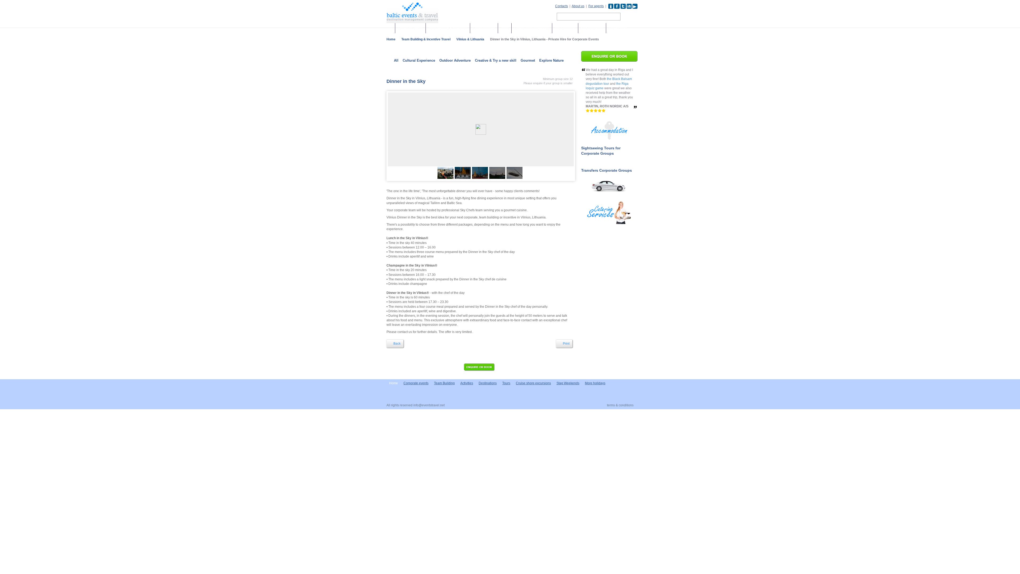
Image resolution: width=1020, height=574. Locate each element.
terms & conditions (620, 405)
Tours (505, 28)
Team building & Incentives (447, 28)
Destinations (618, 28)
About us (578, 6)
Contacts (561, 6)
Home (391, 39)
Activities (466, 383)
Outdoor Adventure (455, 60)
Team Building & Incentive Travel (425, 39)
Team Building (444, 383)
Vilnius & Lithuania (470, 39)
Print (566, 343)
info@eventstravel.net (429, 405)
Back (397, 343)
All (396, 60)
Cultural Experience (419, 60)
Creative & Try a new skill (495, 60)
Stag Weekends (567, 383)
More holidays (565, 28)
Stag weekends (592, 28)
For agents (596, 6)
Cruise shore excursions (531, 28)
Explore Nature (551, 60)
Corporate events (410, 28)
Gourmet (528, 60)
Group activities (484, 28)
